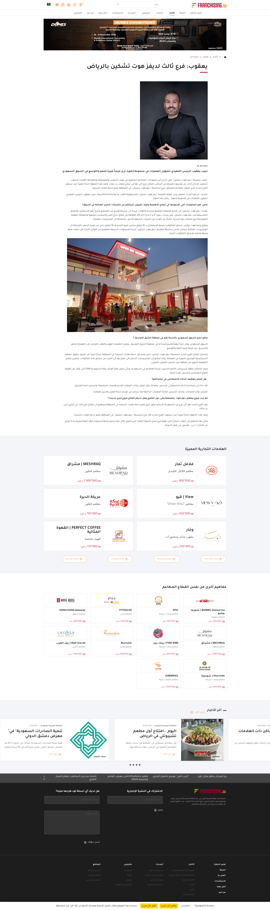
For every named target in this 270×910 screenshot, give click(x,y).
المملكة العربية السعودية (183, 871)
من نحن (90, 13)
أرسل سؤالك (94, 842)
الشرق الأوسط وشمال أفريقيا (181, 875)
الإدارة (129, 875)
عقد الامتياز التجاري (155, 885)
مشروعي (146, 13)
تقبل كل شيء (149, 906)
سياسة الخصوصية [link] (204, 906)
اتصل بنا (131, 13)
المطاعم (194, 57)
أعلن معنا (102, 13)
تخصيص (185, 906)
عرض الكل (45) (211, 559)
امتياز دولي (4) (72, 559)
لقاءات (205, 57)
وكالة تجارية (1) (117, 559)
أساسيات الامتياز (156, 871)
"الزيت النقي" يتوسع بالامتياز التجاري (202, 776)
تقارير (192, 890)
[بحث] (118, 4)
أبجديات (159, 13)
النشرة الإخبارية (94, 871)
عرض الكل (200, 712)
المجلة (182, 13)
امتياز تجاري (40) (164, 559)
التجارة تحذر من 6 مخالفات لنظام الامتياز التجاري (107, 778)
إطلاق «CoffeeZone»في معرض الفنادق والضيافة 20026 (159, 778)
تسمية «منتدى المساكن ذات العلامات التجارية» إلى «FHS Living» (56, 778)
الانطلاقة (128, 871)
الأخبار (172, 13)
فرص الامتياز (196, 13)
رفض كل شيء (168, 906)
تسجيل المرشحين (93, 880)
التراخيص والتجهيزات (123, 885)
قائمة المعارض (94, 875)
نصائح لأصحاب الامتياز (154, 875)
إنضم (160, 810)
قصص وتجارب (188, 895)
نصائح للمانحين (156, 880)
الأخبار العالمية (188, 880)
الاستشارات (117, 13)
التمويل (129, 880)
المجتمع (78, 13)
